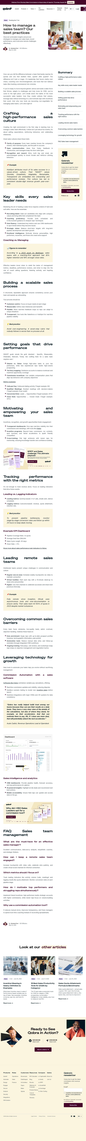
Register (70, 2)
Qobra (39, 428)
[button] (25, 9)
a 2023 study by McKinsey (31, 253)
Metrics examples (9, 382)
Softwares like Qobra (10, 683)
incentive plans (42, 690)
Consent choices (51, 1116)
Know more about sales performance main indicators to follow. (25, 548)
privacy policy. (67, 187)
